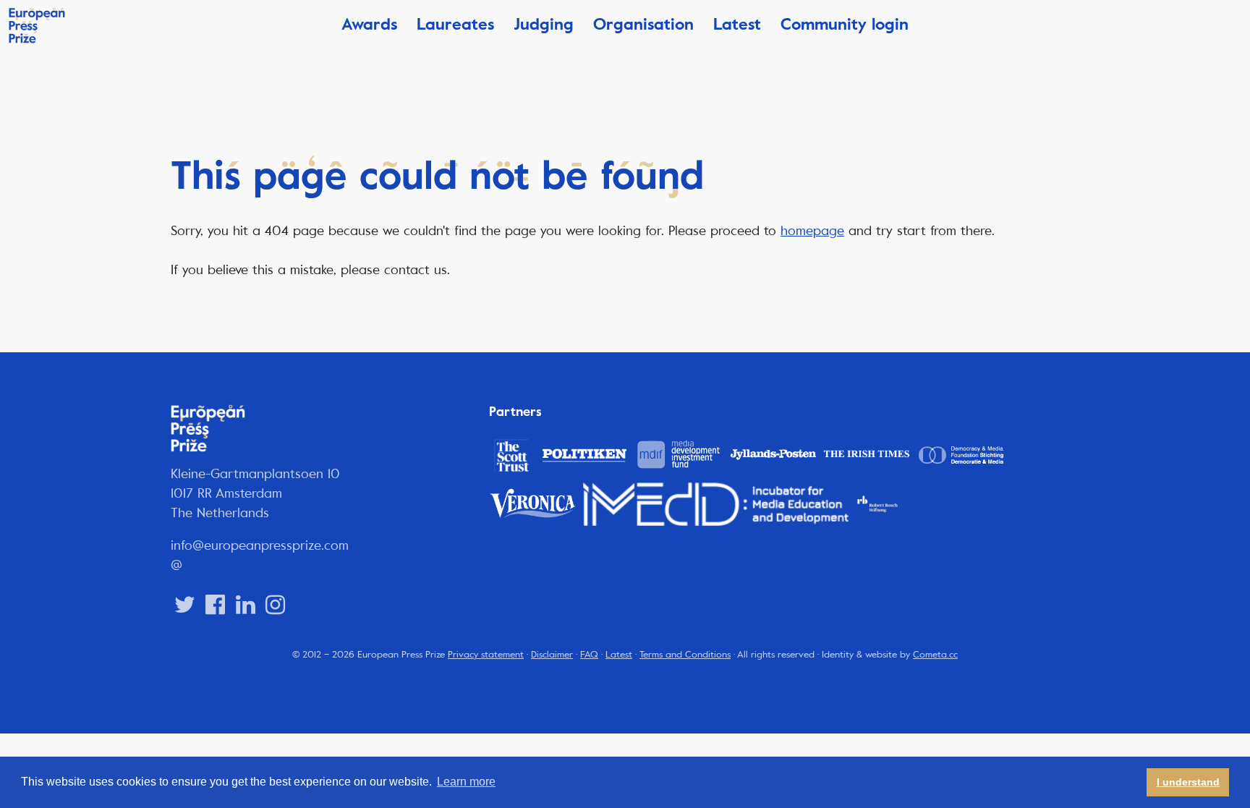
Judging (544, 24)
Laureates (455, 24)
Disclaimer (552, 654)
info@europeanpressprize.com (260, 545)
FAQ (589, 654)
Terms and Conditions (685, 654)
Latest (737, 24)
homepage (812, 231)
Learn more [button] (466, 781)
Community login (845, 24)
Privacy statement (486, 654)
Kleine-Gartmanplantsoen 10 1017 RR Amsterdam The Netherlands (255, 493)
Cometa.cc (935, 654)
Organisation (643, 24)
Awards (369, 24)
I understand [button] (1188, 782)
